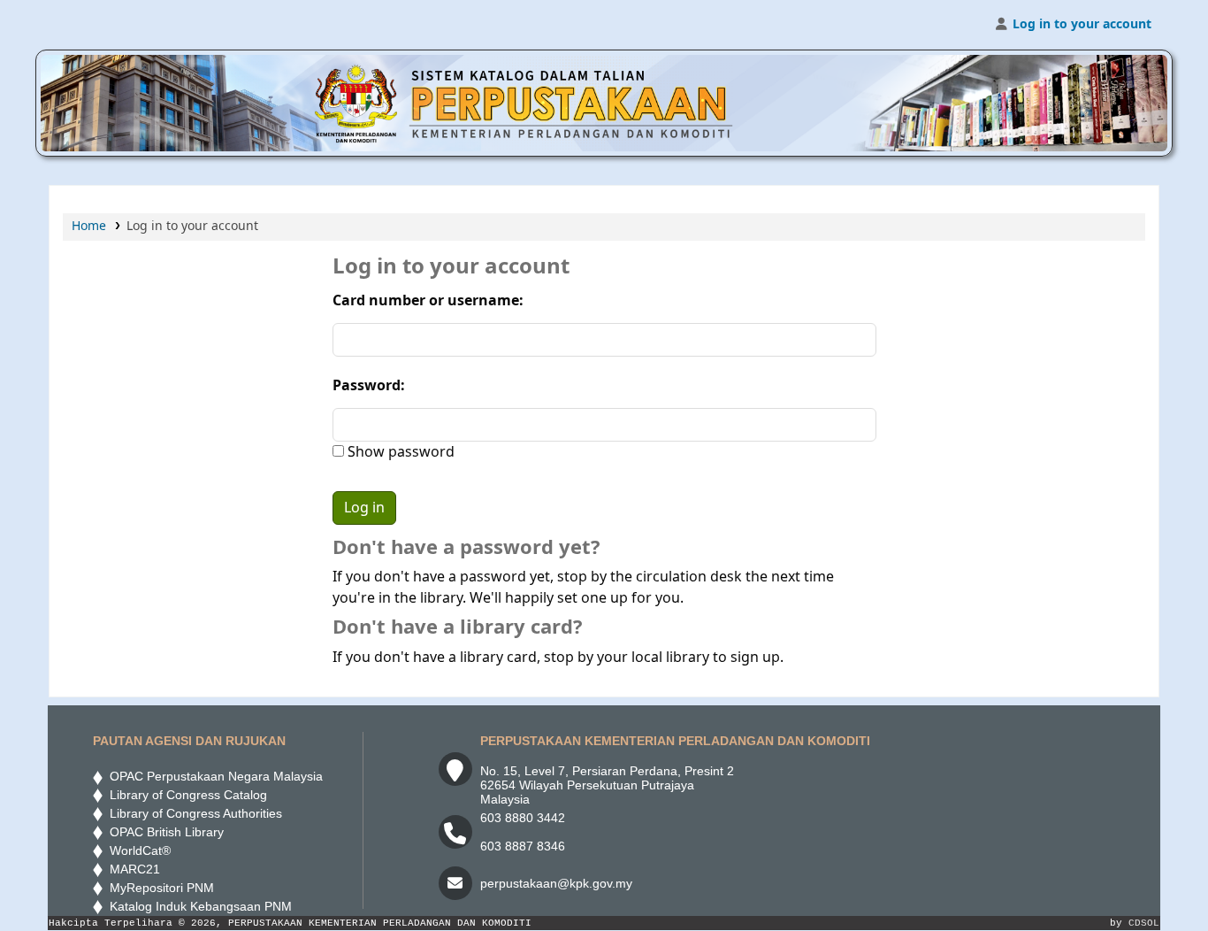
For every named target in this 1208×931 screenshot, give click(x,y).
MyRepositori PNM (158, 888)
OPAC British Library (163, 832)
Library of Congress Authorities (194, 813)
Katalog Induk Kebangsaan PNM (197, 906)
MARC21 (131, 869)
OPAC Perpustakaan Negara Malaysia (213, 776)
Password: (369, 385)
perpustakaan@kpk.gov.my (556, 883)
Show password (399, 452)
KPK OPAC (94, 24)
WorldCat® (138, 850)
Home (89, 226)
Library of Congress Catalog (185, 795)
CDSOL (1143, 923)
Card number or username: (428, 301)
